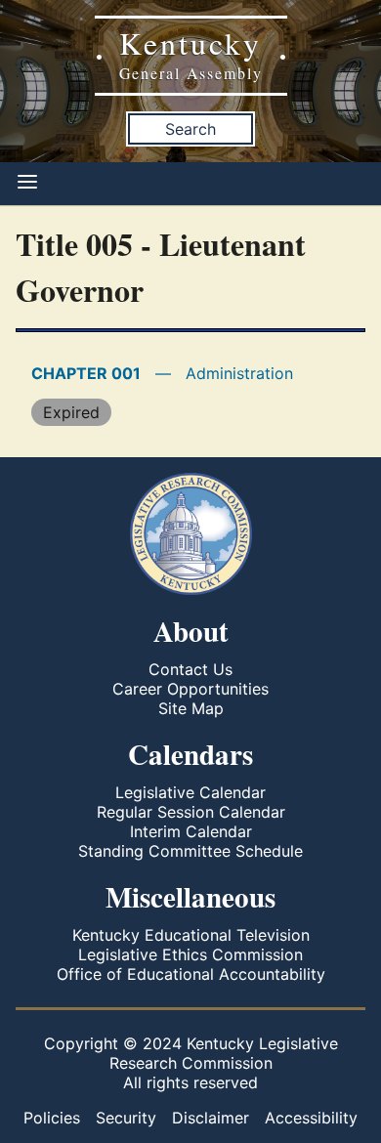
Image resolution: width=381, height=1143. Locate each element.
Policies (51, 1117)
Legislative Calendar (190, 792)
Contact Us (190, 669)
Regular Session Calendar (191, 812)
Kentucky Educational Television (191, 935)
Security (126, 1117)
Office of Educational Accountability (191, 974)
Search (190, 129)
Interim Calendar (191, 831)
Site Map (191, 708)
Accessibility (311, 1117)
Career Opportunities (190, 688)
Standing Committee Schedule (190, 851)
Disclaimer (210, 1117)
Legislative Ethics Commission (190, 954)
